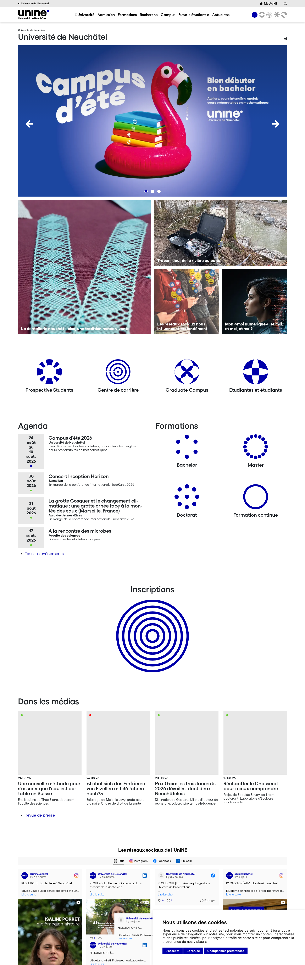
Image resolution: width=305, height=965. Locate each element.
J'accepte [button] (172, 951)
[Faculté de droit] (276, 15)
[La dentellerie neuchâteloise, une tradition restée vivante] (84, 267)
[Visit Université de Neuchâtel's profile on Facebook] (162, 875)
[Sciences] (268, 15)
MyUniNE (270, 3)
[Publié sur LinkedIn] (144, 875)
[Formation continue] (255, 498)
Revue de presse (40, 815)
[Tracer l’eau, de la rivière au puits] (220, 233)
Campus (168, 14)
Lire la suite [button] (28, 894)
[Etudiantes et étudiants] (255, 373)
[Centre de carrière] (118, 373)
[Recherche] (285, 3)
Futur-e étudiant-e (193, 14)
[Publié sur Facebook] (212, 875)
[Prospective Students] (49, 373)
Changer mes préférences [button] (225, 951)
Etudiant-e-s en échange (151, 628)
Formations (127, 14)
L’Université (84, 14)
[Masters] (255, 448)
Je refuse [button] (193, 951)
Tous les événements (44, 553)
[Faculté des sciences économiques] (283, 15)
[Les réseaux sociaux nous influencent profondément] (186, 301)
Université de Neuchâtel (35, 3)
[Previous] (29, 124)
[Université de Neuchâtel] (33, 14)
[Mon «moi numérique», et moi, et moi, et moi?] (254, 301)
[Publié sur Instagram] (76, 875)
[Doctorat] (187, 498)
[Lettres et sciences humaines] (261, 15)
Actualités (220, 14)
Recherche (149, 14)
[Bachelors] (187, 448)
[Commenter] (98, 938)
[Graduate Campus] (187, 373)
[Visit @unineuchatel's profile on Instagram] (25, 875)
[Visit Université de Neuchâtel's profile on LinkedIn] (94, 875)
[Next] (275, 124)
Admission (106, 14)
